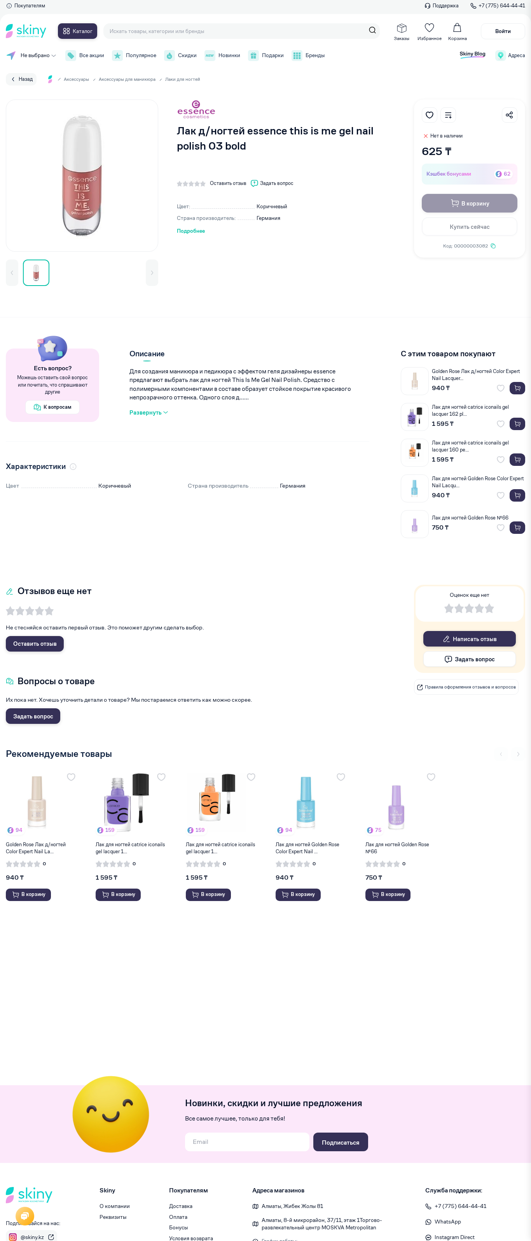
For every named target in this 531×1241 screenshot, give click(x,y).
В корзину (475, 203)
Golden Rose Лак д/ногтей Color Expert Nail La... (36, 848)
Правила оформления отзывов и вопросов (470, 687)
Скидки (187, 55)
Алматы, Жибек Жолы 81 (292, 1206)
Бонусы (178, 1227)
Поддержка (446, 5)
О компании (115, 1206)
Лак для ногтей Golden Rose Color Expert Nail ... (307, 848)
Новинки (229, 55)
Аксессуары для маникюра (127, 79)
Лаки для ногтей (182, 79)
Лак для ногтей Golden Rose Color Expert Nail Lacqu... (478, 482)
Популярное (141, 55)
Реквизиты (113, 1216)
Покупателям (29, 5)
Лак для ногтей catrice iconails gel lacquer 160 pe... (470, 446)
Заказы (401, 38)
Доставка (180, 1206)
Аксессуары (76, 79)
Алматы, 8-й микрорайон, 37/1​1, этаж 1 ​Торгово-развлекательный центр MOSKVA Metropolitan (322, 1224)
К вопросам (58, 407)
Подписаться (341, 1142)
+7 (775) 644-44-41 (502, 5)
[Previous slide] (501, 754)
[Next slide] (518, 754)
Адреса (516, 55)
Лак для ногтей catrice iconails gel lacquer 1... (130, 848)
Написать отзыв (475, 639)
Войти (503, 31)
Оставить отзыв (35, 643)
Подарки (273, 55)
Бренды (315, 55)
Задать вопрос (33, 716)
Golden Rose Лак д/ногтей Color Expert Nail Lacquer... (476, 375)
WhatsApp (448, 1221)
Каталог (83, 31)
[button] (12, 273)
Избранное (429, 38)
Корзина (457, 38)
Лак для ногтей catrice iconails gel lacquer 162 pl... (470, 410)
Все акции (91, 55)
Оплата (178, 1216)
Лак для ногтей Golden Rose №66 (470, 517)
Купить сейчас (470, 226)
